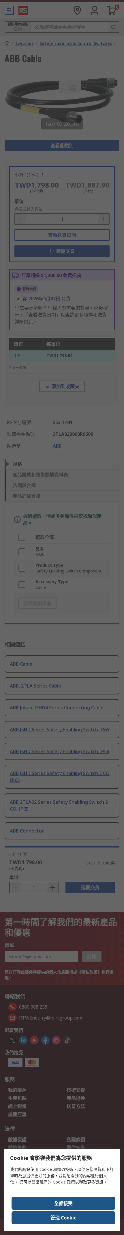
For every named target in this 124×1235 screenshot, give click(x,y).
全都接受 (63, 1203)
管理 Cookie (63, 1218)
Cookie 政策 (64, 1182)
